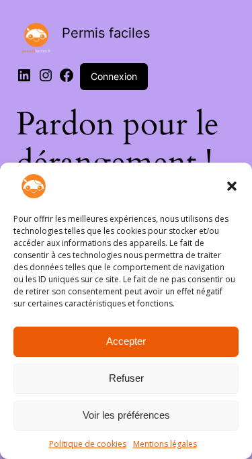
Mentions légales (165, 444)
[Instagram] (46, 79)
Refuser (126, 378)
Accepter (126, 341)
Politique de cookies (87, 444)
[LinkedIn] (24, 79)
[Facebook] (66, 79)
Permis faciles (106, 33)
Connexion (114, 76)
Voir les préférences (126, 415)
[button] (232, 186)
